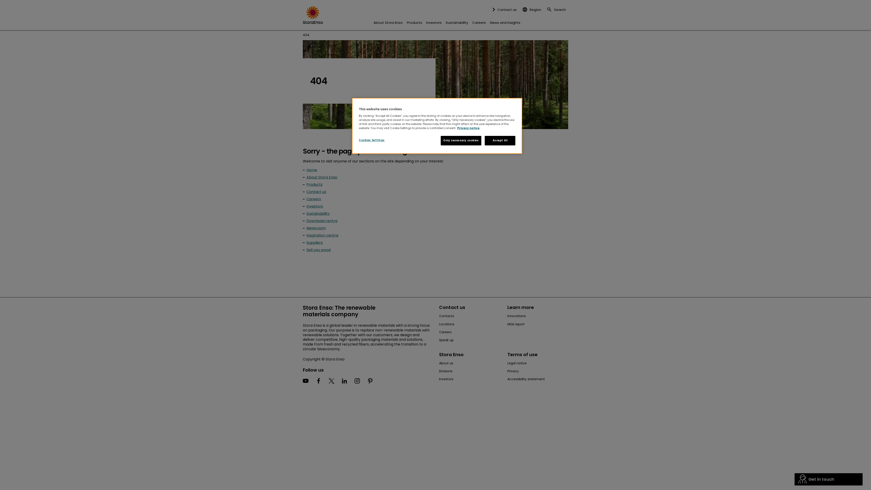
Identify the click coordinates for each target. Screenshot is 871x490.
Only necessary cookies (461, 140)
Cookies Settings (371, 140)
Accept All (500, 140)
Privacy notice (468, 128)
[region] (437, 126)
